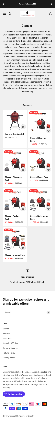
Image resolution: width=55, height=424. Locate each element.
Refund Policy (9, 353)
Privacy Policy (9, 357)
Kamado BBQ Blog (10, 343)
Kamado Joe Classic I (14, 134)
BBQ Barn (7, 333)
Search (6, 328)
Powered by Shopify (26, 416)
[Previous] (3, 4)
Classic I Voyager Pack (15, 255)
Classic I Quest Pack (39, 177)
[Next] (51, 4)
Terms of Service (10, 348)
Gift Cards (7, 338)
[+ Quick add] (23, 126)
